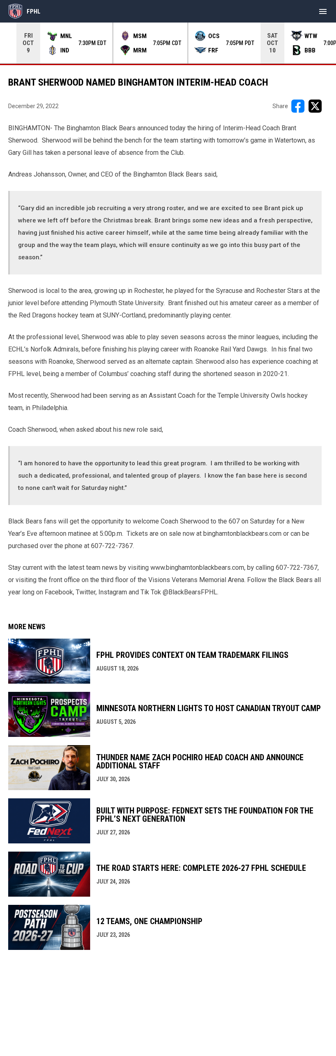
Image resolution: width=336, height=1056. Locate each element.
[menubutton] (323, 11)
